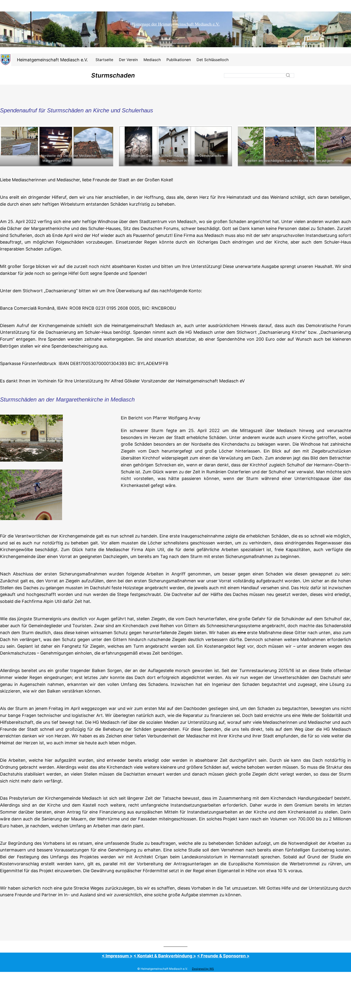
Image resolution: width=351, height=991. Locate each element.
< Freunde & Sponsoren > (223, 955)
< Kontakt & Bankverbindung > (164, 955)
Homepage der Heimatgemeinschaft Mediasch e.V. (176, 24)
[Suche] (288, 75)
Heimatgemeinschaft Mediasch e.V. (52, 59)
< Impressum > (117, 955)
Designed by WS (203, 968)
